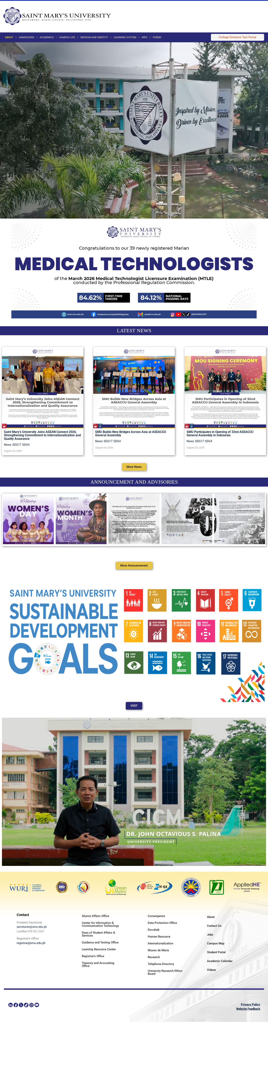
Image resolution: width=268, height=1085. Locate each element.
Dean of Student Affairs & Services (98, 934)
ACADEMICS (47, 37)
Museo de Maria (158, 950)
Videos (211, 970)
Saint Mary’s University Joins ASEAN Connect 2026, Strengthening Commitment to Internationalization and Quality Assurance (42, 435)
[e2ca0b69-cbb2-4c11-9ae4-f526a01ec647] (239, 518)
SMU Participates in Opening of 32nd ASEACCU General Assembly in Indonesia (220, 433)
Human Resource (159, 936)
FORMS (157, 37)
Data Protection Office (162, 923)
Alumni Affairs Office (95, 916)
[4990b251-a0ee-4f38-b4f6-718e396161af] (28, 518)
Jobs (210, 934)
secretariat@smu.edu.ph (32, 926)
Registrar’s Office (93, 956)
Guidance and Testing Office (100, 942)
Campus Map (215, 943)
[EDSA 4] (133, 518)
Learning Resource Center (99, 949)
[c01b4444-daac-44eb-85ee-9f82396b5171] (186, 518)
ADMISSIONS (26, 37)
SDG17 (16, 444)
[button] (15, 37)
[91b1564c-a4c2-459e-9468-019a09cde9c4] (81, 518)
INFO (144, 37)
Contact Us (214, 926)
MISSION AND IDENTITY (94, 37)
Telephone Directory (161, 964)
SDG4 (25, 444)
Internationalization (160, 943)
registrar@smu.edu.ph (31, 943)
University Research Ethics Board (165, 972)
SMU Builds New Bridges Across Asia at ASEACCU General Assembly (130, 433)
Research (154, 957)
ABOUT (9, 37)
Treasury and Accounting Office (98, 964)
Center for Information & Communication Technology (100, 924)
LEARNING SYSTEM (125, 37)
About (211, 917)
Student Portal (216, 952)
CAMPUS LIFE (67, 37)
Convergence (156, 916)
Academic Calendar (219, 961)
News (7, 444)
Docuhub (153, 929)
